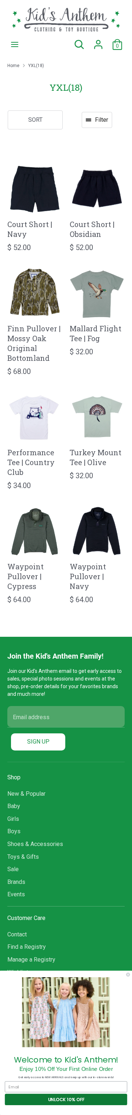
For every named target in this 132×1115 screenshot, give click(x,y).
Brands (16, 881)
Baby (13, 806)
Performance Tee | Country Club (31, 462)
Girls (13, 818)
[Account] (98, 41)
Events (16, 894)
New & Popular (26, 793)
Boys (14, 831)
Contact (17, 934)
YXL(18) (36, 65)
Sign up (38, 741)
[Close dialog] (128, 974)
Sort (35, 119)
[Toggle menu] (14, 44)
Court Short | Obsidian (92, 229)
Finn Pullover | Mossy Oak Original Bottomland (33, 343)
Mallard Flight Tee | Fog (95, 333)
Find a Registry (26, 946)
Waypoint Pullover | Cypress (25, 576)
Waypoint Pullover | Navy (88, 576)
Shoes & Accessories (35, 844)
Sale (13, 869)
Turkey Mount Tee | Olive (95, 457)
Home (13, 65)
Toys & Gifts (23, 856)
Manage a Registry (31, 959)
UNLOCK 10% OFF (66, 1099)
